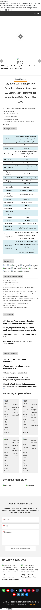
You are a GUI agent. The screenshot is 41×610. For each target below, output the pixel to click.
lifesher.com (22, 604)
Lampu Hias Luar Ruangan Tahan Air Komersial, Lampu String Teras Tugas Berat (30, 576)
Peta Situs (31, 604)
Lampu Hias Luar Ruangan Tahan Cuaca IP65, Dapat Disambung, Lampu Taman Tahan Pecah (10, 578)
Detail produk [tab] (20, 79)
